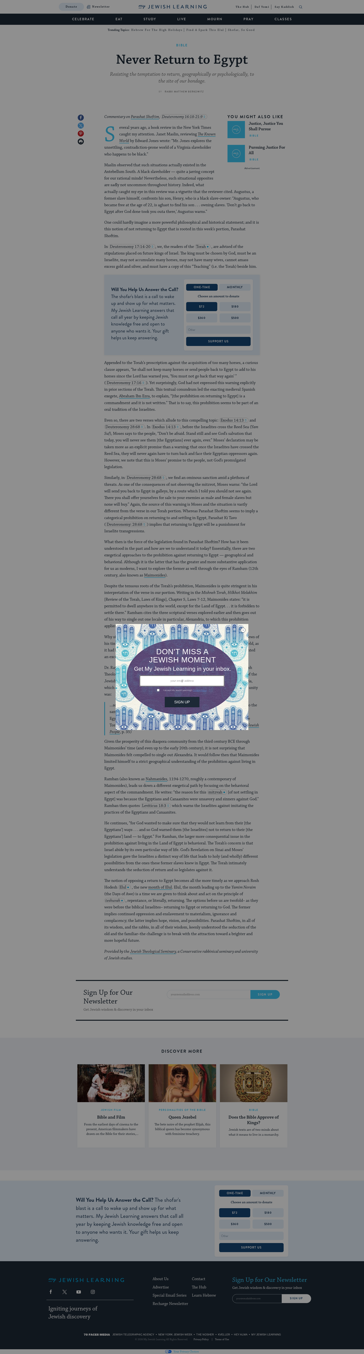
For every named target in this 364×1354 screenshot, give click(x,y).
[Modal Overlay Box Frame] (182, 677)
